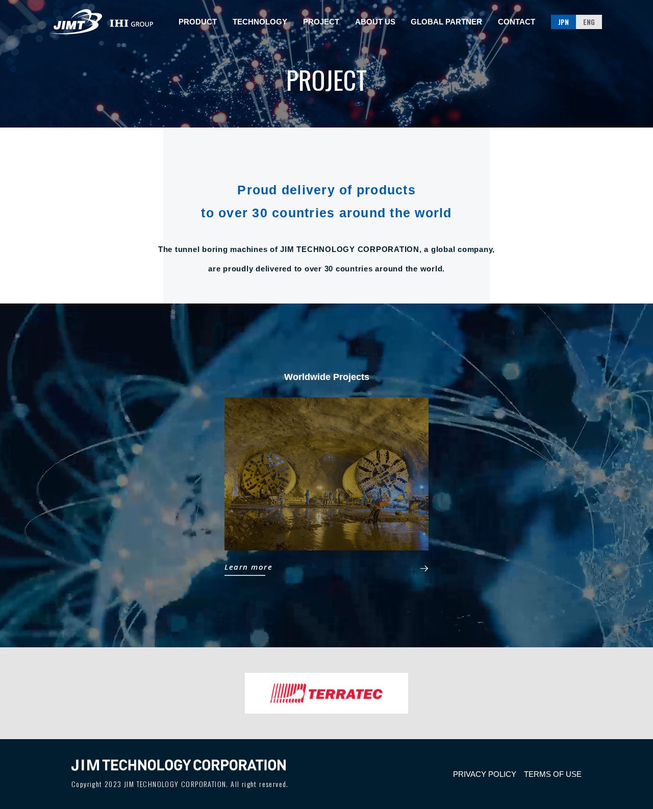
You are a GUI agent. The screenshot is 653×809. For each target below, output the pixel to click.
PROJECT (321, 22)
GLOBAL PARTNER (446, 22)
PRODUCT (198, 22)
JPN (563, 21)
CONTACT (516, 22)
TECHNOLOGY (260, 22)
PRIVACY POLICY (484, 774)
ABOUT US (375, 22)
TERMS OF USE (553, 774)
